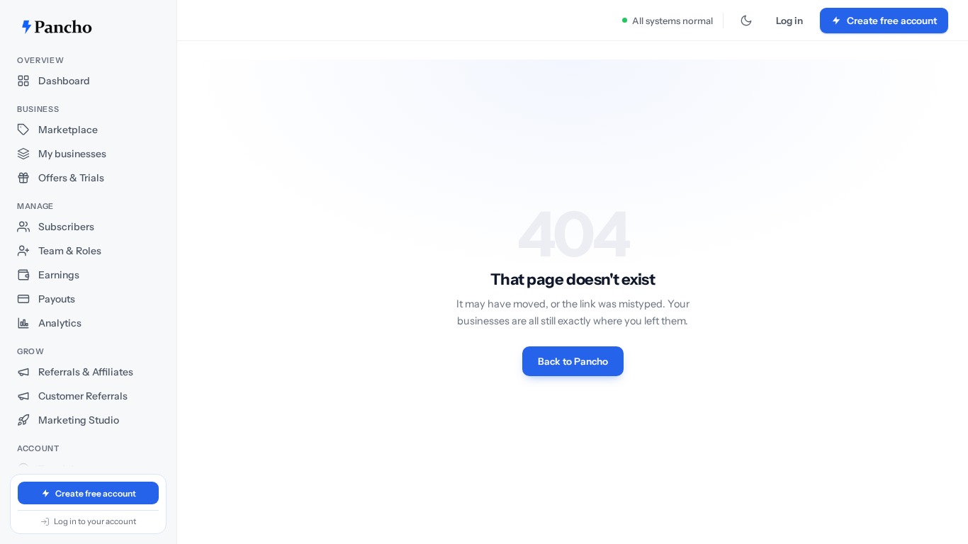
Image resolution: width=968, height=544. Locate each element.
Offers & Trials (71, 177)
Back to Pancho (573, 361)
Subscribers (66, 226)
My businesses (72, 153)
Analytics (59, 323)
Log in (789, 20)
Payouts (56, 299)
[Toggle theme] (746, 20)
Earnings (58, 274)
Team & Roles (69, 250)
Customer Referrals (83, 396)
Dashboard (64, 80)
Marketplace (68, 129)
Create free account (95, 493)
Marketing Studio (78, 420)
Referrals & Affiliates (85, 372)
